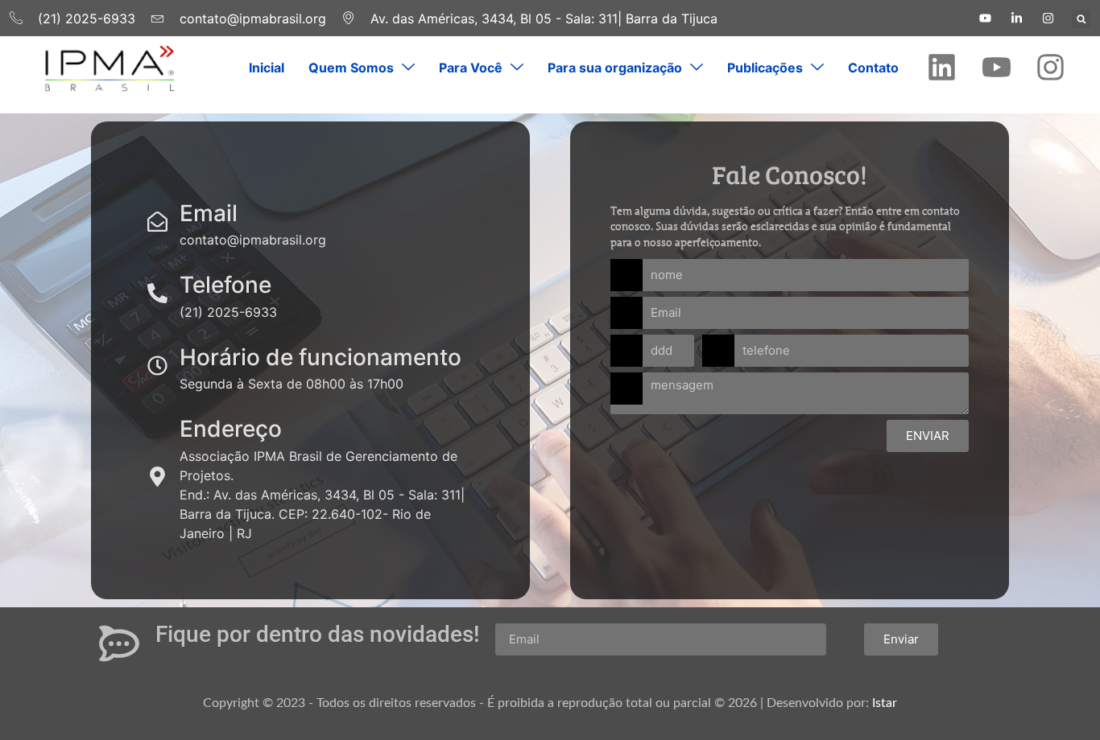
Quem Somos (351, 68)
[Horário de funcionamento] (157, 366)
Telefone (225, 284)
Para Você (470, 68)
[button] (1081, 19)
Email (209, 213)
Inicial (266, 68)
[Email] (157, 222)
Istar (884, 703)
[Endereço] (157, 477)
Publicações (765, 68)
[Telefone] (157, 293)
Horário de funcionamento (320, 357)
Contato (873, 68)
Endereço (231, 428)
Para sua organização (615, 68)
